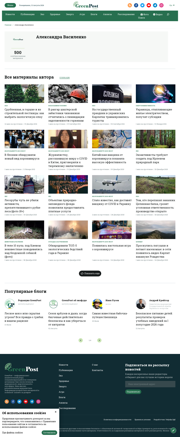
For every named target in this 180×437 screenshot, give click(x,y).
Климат (139, 242)
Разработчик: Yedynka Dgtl (164, 419)
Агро (82, 14)
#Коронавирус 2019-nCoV (15, 151)
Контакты (97, 370)
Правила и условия (142, 419)
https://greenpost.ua (145, 428)
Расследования (126, 14)
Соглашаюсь (49, 432)
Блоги (94, 14)
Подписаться (133, 391)
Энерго (70, 14)
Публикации (28, 14)
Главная (8, 25)
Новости (10, 14)
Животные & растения (14, 242)
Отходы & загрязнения (58, 242)
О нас (95, 364)
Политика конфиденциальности (117, 419)
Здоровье (55, 14)
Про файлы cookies (12, 432)
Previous (81, 340)
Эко (42, 14)
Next (99, 340)
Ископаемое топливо (57, 106)
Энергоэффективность (145, 106)
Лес (137, 151)
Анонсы (107, 14)
